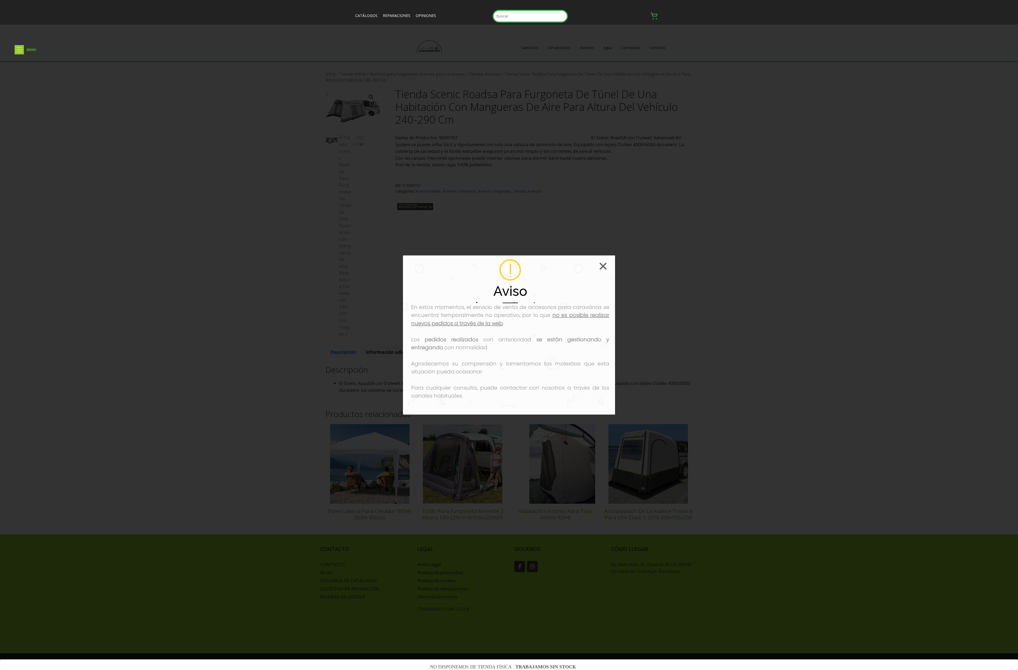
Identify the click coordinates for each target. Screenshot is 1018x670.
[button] (19, 49)
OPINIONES (426, 15)
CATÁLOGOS (366, 15)
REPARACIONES (396, 15)
